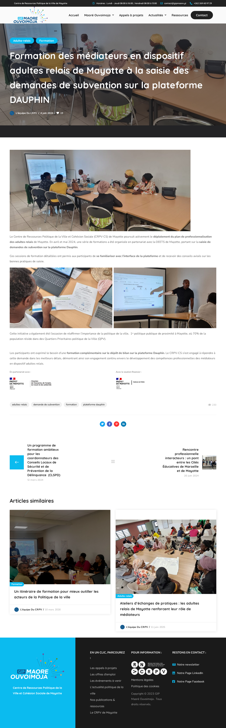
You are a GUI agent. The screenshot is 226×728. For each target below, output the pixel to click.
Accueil (74, 15)
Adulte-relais (22, 40)
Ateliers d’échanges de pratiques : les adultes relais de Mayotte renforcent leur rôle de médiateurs (159, 609)
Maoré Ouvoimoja (97, 15)
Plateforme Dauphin (94, 404)
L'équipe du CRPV (26, 113)
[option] (60, 562)
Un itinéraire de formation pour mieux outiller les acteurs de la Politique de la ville (56, 594)
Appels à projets (131, 15)
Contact (202, 15)
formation (71, 404)
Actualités (155, 15)
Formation (46, 40)
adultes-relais (19, 404)
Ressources (180, 15)
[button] (99, 15)
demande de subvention (46, 404)
